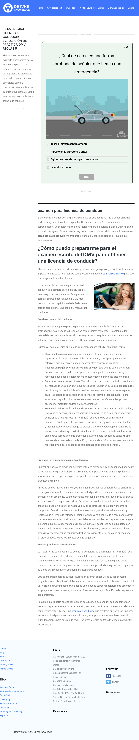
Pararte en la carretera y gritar (69, 151)
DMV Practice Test (54, 8)
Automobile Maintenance (12, 691)
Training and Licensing (11, 711)
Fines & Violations (8, 703)
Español (131, 8)
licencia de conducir (82, 611)
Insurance (4, 707)
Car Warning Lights (62, 681)
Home (40, 8)
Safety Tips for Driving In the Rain (69, 697)
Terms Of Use (6, 668)
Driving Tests (71, 8)
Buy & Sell (5, 695)
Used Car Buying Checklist (65, 689)
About (3, 656)
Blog (2, 652)
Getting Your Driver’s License (92, 8)
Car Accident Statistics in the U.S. (69, 656)
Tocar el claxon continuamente (69, 144)
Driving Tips (6, 699)
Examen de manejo (116, 8)
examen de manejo (113, 273)
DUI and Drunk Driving (63, 669)
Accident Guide (7, 687)
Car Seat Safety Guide (63, 685)
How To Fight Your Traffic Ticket (68, 693)
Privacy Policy (6, 664)
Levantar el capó (61, 167)
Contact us (5, 660)
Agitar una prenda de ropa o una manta (74, 159)
